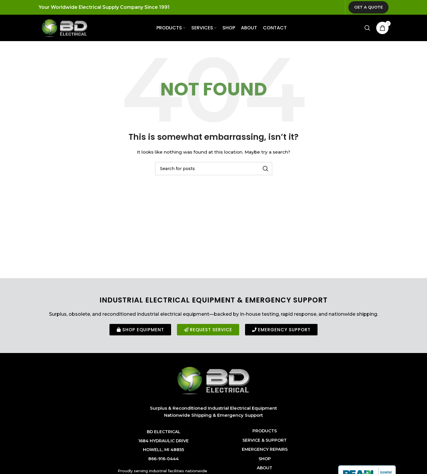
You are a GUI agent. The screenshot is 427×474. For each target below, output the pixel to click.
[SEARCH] (265, 168)
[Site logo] (64, 27)
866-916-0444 (163, 458)
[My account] (356, 28)
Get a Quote (368, 7)
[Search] (367, 28)
